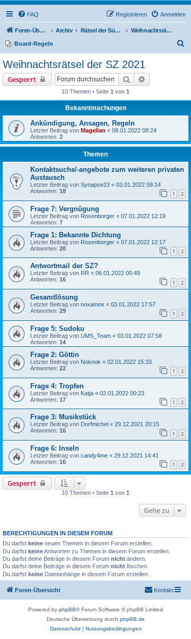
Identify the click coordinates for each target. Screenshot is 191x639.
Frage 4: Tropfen (57, 386)
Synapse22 (95, 184)
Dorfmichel (94, 424)
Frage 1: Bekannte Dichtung (75, 235)
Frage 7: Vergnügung (64, 209)
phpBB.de (132, 619)
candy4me (94, 455)
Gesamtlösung (54, 297)
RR (85, 273)
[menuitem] (28, 14)
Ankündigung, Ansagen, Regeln (82, 123)
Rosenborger (98, 216)
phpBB (67, 609)
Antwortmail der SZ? (64, 266)
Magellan (93, 130)
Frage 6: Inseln (54, 448)
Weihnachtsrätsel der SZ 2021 (74, 64)
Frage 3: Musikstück (63, 417)
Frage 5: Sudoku (57, 329)
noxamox (93, 304)
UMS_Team (96, 336)
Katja (87, 393)
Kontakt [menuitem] (163, 590)
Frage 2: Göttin (54, 355)
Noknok (91, 362)
